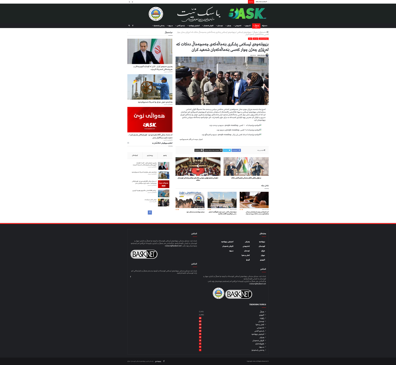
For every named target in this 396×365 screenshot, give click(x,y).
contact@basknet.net (257, 283)
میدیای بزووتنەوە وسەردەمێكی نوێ (195, 212)
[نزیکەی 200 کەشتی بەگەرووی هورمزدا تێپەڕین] (163, 193)
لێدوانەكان (135, 155)
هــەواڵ (257, 25)
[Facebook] (133, 25)
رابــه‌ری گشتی (181, 25)
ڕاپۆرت (262, 318)
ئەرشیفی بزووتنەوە (227, 241)
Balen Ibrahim (261, 55)
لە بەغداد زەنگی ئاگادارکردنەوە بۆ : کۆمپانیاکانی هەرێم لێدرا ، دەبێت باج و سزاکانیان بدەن (150, 136)
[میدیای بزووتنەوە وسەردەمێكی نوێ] (190, 200)
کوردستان (262, 246)
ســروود (170, 25)
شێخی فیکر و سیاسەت (150, 199)
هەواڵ (255, 32)
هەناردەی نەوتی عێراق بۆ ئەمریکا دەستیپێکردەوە (155, 102)
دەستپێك (264, 25)
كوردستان (256, 39)
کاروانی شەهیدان (227, 246)
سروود (231, 250)
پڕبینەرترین (150, 155)
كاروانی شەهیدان (208, 25)
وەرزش (229, 25)
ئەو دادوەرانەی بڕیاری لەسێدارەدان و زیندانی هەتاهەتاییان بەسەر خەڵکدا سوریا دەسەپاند (257, 213)
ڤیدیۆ (248, 259)
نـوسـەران (220, 25)
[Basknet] (246, 13)
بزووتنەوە (262, 241)
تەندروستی (238, 25)
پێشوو (165, 155)
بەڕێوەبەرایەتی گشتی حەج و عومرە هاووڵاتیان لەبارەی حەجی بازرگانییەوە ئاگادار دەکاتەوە (223, 213)
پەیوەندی (158, 361)
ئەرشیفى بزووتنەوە (194, 25)
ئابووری (262, 259)
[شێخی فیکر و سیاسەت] (163, 202)
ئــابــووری (248, 25)
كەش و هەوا (260, 324)
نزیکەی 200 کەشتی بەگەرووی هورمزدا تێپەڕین (144, 190)
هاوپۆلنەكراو (259, 344)
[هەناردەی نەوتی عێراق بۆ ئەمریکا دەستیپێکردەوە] (149, 87)
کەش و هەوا (246, 255)
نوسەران (247, 250)
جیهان (263, 255)
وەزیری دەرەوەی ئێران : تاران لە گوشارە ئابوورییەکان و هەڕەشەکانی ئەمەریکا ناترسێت (153, 68)
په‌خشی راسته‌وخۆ (159, 25)
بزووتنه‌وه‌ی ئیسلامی (244, 32)
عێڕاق (263, 250)
